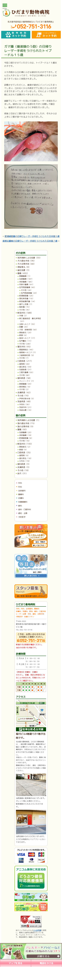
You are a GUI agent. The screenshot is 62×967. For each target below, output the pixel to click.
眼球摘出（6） (25, 386)
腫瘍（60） (22, 429)
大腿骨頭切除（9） (27, 355)
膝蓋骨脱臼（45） (26, 349)
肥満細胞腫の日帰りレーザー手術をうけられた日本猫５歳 (32, 236)
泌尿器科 (21, 490)
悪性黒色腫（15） (26, 298)
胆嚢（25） (24, 327)
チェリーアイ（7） (27, 381)
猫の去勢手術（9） (25, 426)
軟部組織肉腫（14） (27, 301)
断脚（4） (23, 335)
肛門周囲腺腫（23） (29, 293)
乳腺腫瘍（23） (25, 432)
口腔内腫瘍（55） (26, 372)
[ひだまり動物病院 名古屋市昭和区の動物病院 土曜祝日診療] (31, 13)
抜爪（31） (22, 473)
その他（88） (24, 375)
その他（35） (24, 309)
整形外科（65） (24, 346)
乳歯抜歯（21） (25, 369)
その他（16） (23, 395)
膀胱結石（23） (25, 332)
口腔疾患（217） (25, 361)
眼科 (20, 505)
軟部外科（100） (25, 443)
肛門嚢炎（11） (25, 341)
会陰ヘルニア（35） (27, 324)
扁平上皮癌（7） (26, 304)
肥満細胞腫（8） (26, 438)
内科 (20, 487)
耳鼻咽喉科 (22, 502)
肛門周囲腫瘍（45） (27, 287)
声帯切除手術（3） (27, 398)
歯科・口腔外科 (24, 509)
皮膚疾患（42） (24, 392)
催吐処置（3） (23, 270)
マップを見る (15, 963)
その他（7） (24, 358)
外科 (20, 483)
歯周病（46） (24, 364)
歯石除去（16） (25, 458)
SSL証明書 (37, 930)
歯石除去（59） (25, 367)
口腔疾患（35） (24, 452)
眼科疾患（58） (24, 378)
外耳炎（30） (24, 404)
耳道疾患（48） (24, 401)
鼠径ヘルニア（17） (27, 338)
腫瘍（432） (23, 273)
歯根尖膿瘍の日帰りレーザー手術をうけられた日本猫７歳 (30, 240)
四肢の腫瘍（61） (26, 284)
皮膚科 (21, 498)
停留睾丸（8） (23, 267)
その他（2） (24, 389)
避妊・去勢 (22, 513)
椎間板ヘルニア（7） (28, 352)
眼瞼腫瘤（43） (25, 384)
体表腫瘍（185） (26, 281)
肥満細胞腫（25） (26, 295)
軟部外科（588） (25, 312)
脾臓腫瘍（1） (25, 276)
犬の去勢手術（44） (26, 263)
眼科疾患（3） (23, 464)
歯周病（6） (24, 455)
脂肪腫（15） (24, 307)
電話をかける (46, 963)
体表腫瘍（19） (25, 435)
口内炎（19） (24, 461)
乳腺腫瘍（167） (26, 279)
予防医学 (21, 517)
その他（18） (23, 470)
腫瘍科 (21, 494)
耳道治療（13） (25, 410)
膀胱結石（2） (25, 446)
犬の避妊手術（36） (26, 260)
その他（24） (26, 290)
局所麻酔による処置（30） (29, 257)
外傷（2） (23, 315)
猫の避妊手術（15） (26, 423)
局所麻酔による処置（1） (28, 420)
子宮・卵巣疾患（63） (28, 329)
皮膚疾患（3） (23, 467)
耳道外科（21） (25, 407)
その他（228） (25, 343)
